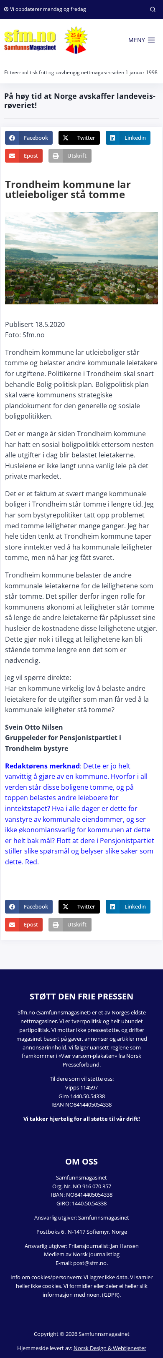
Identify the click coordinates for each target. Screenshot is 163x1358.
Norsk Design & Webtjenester (110, 1348)
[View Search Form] (152, 9)
